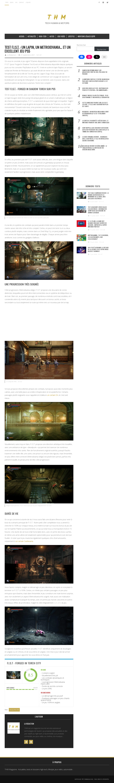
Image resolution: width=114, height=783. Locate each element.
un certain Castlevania (24, 541)
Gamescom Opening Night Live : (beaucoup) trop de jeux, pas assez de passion (94, 72)
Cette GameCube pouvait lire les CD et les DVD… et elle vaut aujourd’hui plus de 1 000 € (95, 104)
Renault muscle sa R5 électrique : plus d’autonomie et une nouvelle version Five (95, 96)
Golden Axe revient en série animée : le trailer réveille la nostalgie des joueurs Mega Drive (94, 148)
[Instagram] (103, 2)
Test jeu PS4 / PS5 (14, 710)
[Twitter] (107, 2)
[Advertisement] (39, 321)
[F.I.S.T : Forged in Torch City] (13, 675)
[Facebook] (99, 2)
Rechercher (81, 45)
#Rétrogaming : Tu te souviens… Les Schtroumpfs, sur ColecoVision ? (98, 237)
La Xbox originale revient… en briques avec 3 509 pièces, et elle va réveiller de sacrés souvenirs (95, 139)
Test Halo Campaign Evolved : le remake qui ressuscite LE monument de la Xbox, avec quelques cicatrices (98, 196)
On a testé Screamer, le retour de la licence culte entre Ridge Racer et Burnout (98, 249)
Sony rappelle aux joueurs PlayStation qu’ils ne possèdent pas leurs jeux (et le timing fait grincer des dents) (95, 130)
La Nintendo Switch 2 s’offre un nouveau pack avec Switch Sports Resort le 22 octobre (95, 81)
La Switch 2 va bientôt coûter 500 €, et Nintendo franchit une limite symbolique (95, 121)
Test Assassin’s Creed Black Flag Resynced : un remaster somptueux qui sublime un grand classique (97, 210)
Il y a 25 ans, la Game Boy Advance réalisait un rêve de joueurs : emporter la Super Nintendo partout (97, 224)
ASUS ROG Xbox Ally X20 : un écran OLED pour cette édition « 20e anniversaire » (95, 89)
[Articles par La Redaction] (13, 728)
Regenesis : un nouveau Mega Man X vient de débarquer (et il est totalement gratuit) (95, 113)
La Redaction (11, 55)
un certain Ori (52, 395)
